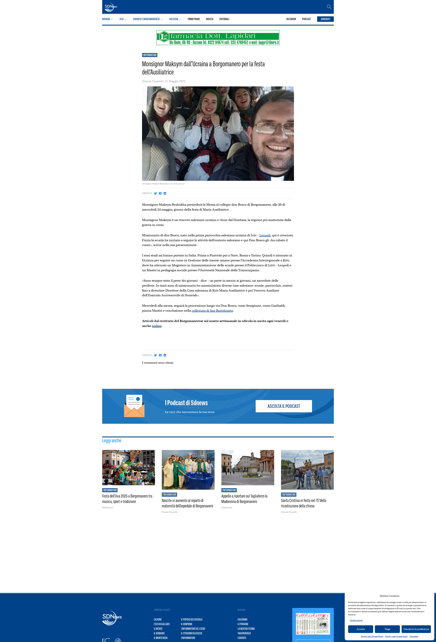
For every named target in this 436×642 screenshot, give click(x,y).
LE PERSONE (243, 624)
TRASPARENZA (244, 633)
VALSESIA (173, 19)
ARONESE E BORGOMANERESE (146, 19)
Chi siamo (414, 636)
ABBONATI (325, 19)
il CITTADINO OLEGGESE (191, 633)
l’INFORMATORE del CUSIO (193, 628)
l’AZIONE (158, 619)
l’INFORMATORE (188, 638)
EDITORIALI (224, 19)
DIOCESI (209, 19)
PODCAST (306, 19)
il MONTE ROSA (161, 638)
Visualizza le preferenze (416, 629)
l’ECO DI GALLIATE (162, 624)
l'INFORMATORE (150, 55)
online (157, 326)
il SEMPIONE (186, 624)
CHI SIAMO (242, 619)
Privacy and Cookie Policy (372, 636)
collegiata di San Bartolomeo (212, 310)
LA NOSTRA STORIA (246, 628)
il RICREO (158, 628)
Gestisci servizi (356, 620)
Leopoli (264, 235)
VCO (122, 19)
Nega (387, 629)
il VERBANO (159, 633)
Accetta (361, 629)
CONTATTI (242, 638)
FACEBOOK (291, 19)
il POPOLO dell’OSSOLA (192, 619)
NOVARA (106, 19)
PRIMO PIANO (194, 19)
